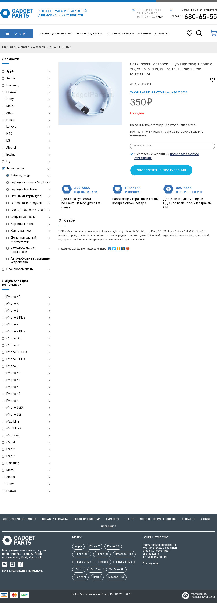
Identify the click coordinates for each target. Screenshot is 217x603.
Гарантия (144, 33)
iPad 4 (10, 442)
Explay (10, 154)
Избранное (108, 526)
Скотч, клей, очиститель (28, 210)
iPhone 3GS (14, 407)
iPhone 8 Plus (15, 317)
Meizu (10, 106)
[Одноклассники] (118, 247)
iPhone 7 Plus (15, 331)
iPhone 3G (13, 414)
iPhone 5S (13, 380)
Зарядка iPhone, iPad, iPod (30, 182)
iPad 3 (10, 449)
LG (8, 140)
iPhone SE (13, 338)
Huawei (11, 92)
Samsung (12, 85)
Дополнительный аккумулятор (23, 240)
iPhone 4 (12, 401)
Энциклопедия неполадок (158, 519)
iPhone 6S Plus (16, 352)
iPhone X (12, 303)
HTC (9, 134)
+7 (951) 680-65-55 (155, 557)
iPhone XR (13, 297)
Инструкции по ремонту (56, 33)
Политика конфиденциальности (22, 571)
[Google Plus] (127, 247)
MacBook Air (116, 569)
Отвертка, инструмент (27, 203)
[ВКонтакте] (109, 247)
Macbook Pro (116, 577)
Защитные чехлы (23, 217)
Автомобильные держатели (22, 250)
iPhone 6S (13, 345)
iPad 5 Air (12, 435)
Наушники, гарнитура (26, 196)
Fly (8, 161)
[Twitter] (114, 247)
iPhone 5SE (81, 554)
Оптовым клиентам (120, 33)
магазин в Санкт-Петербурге (199, 10)
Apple (10, 71)
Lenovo (11, 127)
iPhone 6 (12, 366)
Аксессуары (15, 168)
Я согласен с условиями (166, 156)
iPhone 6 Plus (15, 359)
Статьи (129, 519)
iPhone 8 (12, 310)
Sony (10, 99)
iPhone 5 (12, 387)
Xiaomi (10, 78)
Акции (205, 519)
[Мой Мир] (123, 247)
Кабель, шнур (20, 175)
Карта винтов (21, 231)
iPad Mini (12, 421)
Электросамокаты (19, 269)
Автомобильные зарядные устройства (30, 260)
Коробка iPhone (22, 224)
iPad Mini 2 (13, 428)
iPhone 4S (13, 394)
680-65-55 (193, 16)
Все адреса (150, 563)
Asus (9, 113)
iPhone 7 (12, 324)
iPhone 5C (13, 373)
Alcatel (11, 147)
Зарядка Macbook (24, 189)
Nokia (10, 120)
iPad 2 (10, 456)
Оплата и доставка (90, 33)
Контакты (161, 33)
